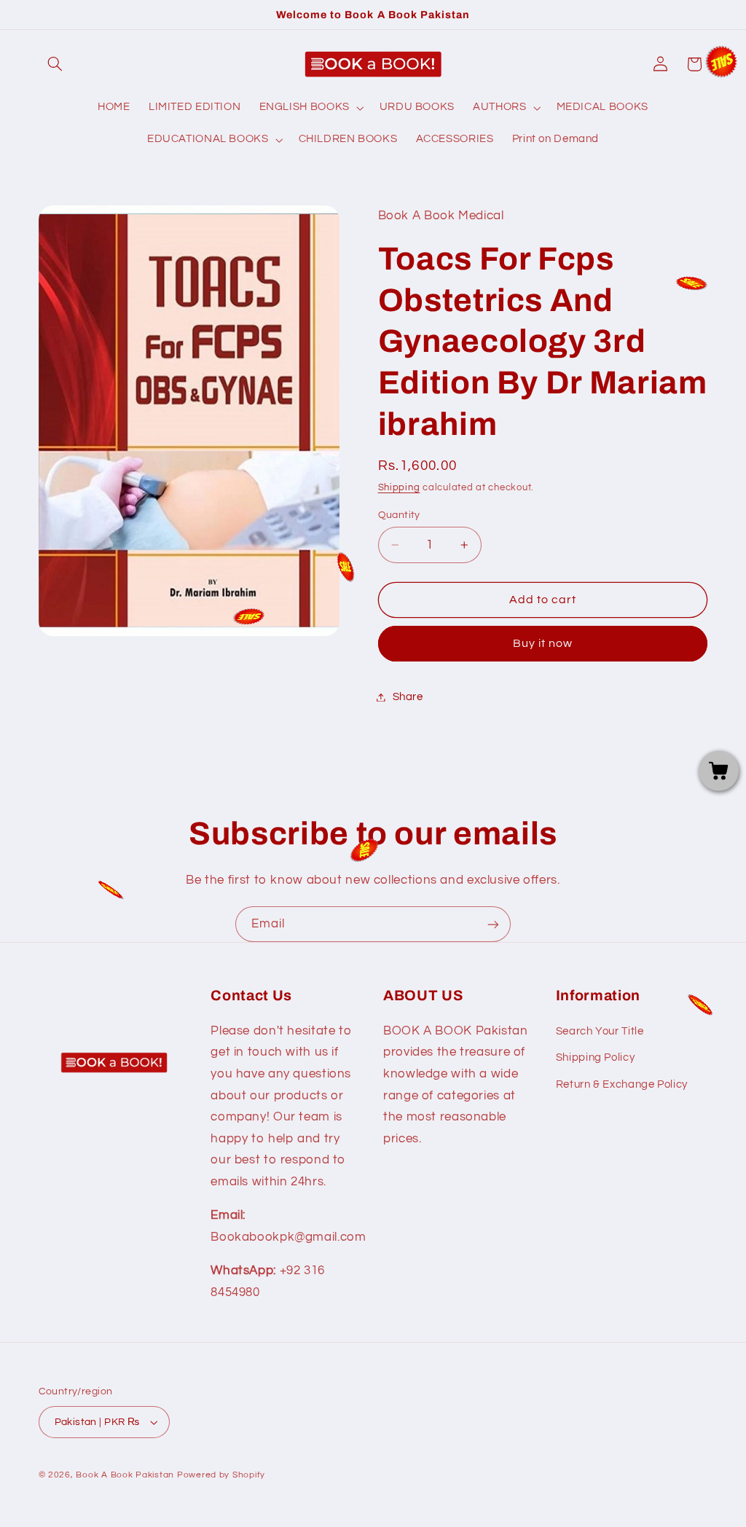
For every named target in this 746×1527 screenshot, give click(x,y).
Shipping (399, 487)
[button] (55, 64)
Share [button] (408, 696)
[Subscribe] (493, 924)
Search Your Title (600, 1031)
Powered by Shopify (221, 1475)
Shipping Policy (595, 1057)
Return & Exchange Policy (622, 1084)
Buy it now (543, 643)
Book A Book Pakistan (125, 1475)
